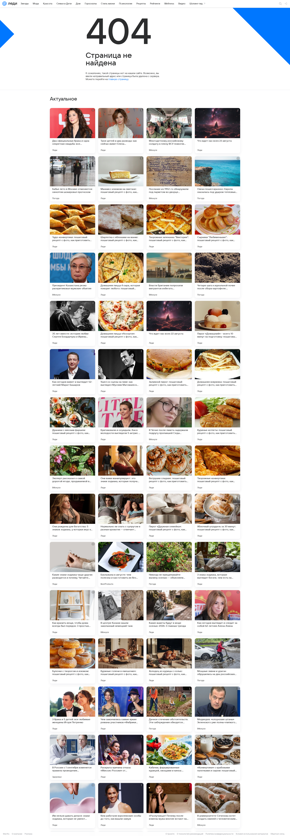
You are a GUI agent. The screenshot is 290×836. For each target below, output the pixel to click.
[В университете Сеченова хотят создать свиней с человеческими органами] (217, 805)
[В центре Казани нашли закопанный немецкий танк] (120, 612)
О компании (17, 834)
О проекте (170, 834)
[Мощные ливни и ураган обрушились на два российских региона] (217, 661)
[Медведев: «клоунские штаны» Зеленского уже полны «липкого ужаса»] (217, 709)
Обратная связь (278, 834)
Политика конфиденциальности (219, 834)
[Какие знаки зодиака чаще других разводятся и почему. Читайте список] (72, 564)
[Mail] (4, 3)
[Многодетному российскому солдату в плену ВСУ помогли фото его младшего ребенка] (169, 130)
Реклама (28, 834)
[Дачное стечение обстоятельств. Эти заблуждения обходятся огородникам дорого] (169, 709)
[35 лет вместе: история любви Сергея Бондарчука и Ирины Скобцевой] (72, 323)
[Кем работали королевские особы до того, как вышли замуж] (120, 805)
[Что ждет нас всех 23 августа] (217, 130)
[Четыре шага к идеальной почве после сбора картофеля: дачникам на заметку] (217, 275)
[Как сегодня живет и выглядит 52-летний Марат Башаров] (72, 371)
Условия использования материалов (252, 834)
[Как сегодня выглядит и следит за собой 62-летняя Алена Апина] (217, 612)
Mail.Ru (6, 834)
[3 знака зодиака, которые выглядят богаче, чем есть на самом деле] (217, 564)
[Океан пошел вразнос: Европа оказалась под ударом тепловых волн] (217, 178)
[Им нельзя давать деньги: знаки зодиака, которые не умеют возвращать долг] (72, 805)
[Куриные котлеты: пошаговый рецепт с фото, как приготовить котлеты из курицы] (217, 419)
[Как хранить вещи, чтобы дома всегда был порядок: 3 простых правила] (72, 612)
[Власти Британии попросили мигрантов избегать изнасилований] (169, 275)
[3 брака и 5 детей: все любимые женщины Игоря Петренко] (72, 709)
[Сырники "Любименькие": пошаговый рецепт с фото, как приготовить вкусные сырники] (217, 227)
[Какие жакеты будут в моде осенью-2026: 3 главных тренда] (169, 612)
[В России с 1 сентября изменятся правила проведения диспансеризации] (72, 757)
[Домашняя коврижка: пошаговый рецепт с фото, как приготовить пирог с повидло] (217, 371)
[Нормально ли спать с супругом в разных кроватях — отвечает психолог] (120, 516)
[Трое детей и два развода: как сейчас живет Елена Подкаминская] (120, 130)
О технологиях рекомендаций (190, 834)
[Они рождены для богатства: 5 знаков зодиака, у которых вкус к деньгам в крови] (72, 516)
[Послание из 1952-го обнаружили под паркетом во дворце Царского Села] (169, 178)
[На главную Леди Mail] (12, 3)
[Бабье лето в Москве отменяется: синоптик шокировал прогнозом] (72, 178)
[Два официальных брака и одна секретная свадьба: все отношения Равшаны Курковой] (72, 130)
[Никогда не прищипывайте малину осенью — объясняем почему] (169, 564)
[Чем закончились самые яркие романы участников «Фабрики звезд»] (120, 709)
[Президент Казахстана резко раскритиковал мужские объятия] (72, 275)
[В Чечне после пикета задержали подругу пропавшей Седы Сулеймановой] (169, 419)
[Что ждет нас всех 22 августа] (169, 323)
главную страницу (118, 79)
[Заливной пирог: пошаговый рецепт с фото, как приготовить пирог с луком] (169, 371)
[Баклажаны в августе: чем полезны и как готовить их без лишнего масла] (120, 564)
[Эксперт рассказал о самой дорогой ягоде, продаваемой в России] (72, 468)
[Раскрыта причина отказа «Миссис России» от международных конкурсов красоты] (120, 757)
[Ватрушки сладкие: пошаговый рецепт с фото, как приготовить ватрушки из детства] (169, 468)
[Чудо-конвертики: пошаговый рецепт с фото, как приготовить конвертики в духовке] (72, 227)
